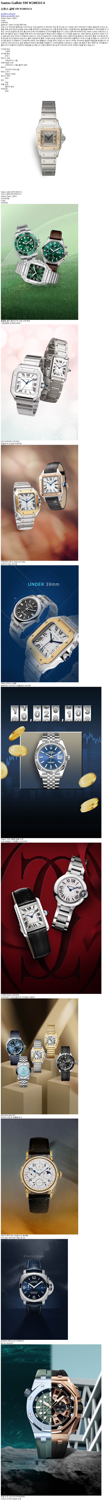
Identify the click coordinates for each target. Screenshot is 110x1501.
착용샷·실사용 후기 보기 (10, 16)
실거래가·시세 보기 (8, 14)
